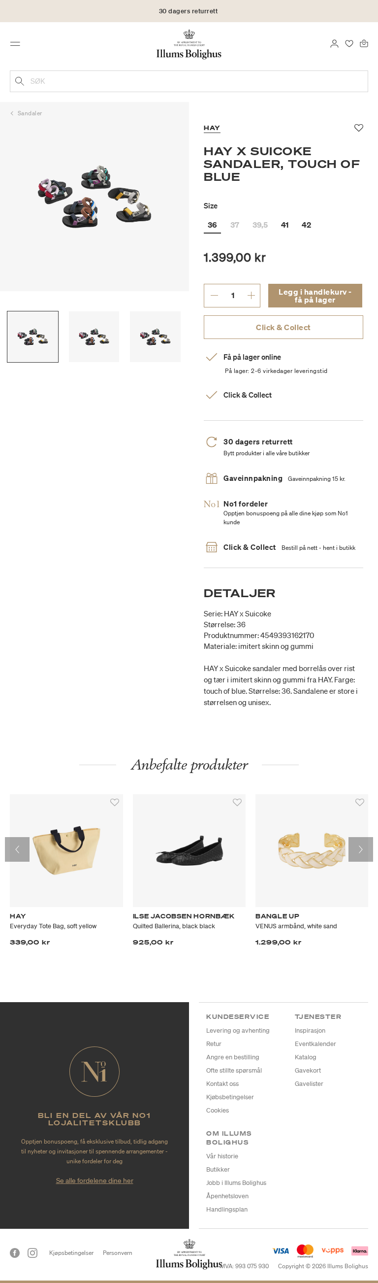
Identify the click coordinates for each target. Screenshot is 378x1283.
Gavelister (309, 1084)
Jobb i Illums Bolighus (236, 1183)
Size (211, 205)
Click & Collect (283, 327)
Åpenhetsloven (227, 1196)
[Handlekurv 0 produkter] (364, 42)
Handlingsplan (227, 1209)
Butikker (218, 1169)
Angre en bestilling (232, 1057)
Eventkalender (315, 1044)
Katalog (305, 1057)
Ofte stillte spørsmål (234, 1070)
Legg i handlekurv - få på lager (315, 295)
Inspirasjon (310, 1030)
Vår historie (222, 1156)
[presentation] (17, 849)
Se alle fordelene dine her (94, 1180)
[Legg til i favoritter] (114, 802)
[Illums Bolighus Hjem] (189, 43)
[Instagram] (32, 1253)
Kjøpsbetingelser (71, 1253)
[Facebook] (15, 1253)
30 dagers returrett (188, 11)
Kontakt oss (222, 1084)
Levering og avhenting (238, 1030)
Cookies (217, 1110)
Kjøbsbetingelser (230, 1097)
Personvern (117, 1253)
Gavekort (308, 1070)
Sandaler (30, 113)
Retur (213, 1044)
